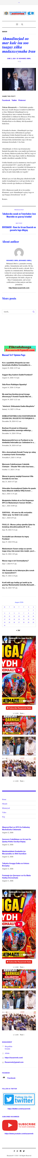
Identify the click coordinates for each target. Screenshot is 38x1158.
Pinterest (22, 100)
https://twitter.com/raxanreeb (19, 1109)
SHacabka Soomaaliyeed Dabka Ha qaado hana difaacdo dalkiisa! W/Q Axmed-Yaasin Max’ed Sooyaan (19, 489)
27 (19, 622)
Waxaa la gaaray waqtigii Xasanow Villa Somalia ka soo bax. (17, 477)
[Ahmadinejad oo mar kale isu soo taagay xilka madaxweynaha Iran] (19, 79)
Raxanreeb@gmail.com (14, 1062)
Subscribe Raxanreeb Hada (20, 708)
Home (4, 799)
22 (28, 619)
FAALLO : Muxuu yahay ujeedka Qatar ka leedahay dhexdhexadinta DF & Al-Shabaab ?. (18, 526)
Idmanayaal (6, 808)
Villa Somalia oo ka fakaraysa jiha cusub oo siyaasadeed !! (18, 572)
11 (9, 616)
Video (4, 812)
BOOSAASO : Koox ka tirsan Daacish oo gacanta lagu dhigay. (19, 228)
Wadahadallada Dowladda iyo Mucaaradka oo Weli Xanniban (14, 852)
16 (33, 616)
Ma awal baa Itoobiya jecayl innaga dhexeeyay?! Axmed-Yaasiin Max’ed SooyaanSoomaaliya (16, 395)
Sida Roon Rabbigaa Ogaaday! (14, 384)
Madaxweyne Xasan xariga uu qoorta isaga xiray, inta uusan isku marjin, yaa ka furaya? (18, 550)
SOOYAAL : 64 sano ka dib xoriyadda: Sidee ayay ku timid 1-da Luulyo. (17, 514)
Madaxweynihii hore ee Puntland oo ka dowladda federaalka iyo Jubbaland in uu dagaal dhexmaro (18, 441)
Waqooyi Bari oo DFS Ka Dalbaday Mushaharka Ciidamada (16, 828)
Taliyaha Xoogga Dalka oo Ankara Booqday (15, 865)
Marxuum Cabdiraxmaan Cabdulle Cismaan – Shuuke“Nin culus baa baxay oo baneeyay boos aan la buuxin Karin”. (18, 465)
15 (28, 616)
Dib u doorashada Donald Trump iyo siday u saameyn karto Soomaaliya (19, 453)
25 (9, 622)
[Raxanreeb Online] (19, 13)
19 (14, 619)
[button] (22, 713)
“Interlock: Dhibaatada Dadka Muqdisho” (18, 406)
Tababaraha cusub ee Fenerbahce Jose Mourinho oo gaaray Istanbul (19, 215)
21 (23, 619)
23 (33, 619)
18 (9, 619)
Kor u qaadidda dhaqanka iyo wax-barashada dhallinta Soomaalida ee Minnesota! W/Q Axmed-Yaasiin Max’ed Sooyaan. (17, 364)
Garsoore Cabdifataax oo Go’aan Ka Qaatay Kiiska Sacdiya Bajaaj (16, 840)
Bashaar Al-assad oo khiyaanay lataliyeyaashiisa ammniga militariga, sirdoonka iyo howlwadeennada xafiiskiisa (19, 429)
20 (19, 619)
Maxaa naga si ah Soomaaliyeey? (15, 561)
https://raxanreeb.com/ (14, 1058)
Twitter (14, 100)
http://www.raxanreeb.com (19, 288)
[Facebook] (14, 1151)
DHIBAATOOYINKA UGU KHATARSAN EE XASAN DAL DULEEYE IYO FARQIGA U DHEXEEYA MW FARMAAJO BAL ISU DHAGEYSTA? (19, 417)
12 (14, 616)
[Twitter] (23, 1151)
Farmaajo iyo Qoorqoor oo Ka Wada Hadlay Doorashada (16, 877)
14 (23, 616)
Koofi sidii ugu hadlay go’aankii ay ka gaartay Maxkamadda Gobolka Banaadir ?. (18, 584)
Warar (4, 31)
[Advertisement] (17, 332)
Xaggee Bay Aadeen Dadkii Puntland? (17, 375)
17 (4, 619)
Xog (3, 817)
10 (4, 616)
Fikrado (4, 804)
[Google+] (17, 1151)
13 (19, 616)
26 (14, 622)
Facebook (6, 100)
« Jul (18, 630)
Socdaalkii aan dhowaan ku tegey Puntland (15, 538)
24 (4, 622)
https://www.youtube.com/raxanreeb (19, 1134)
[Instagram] (20, 1151)
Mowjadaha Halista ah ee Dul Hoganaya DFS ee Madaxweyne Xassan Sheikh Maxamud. (18, 502)
